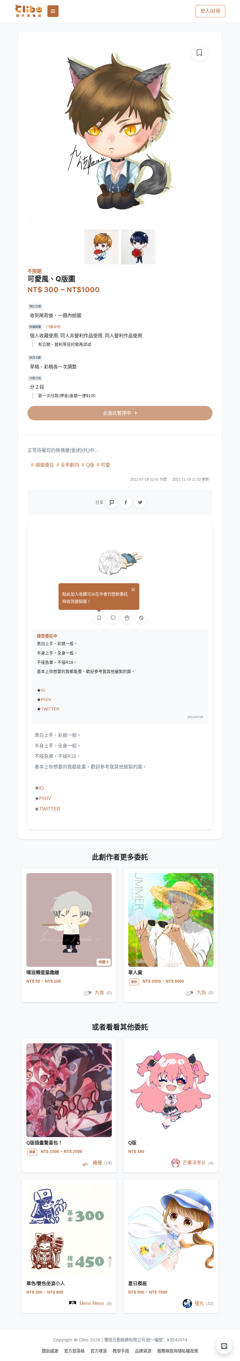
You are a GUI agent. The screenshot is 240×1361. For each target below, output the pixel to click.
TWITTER (50, 709)
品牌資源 (143, 1350)
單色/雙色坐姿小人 (45, 1283)
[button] (224, 1345)
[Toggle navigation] (53, 11)
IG (43, 690)
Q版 (90, 464)
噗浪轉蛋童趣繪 (42, 972)
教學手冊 (121, 1350)
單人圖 (135, 972)
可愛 (105, 464)
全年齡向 (69, 464)
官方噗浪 (99, 1350)
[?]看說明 (53, 327)
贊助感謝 (50, 1350)
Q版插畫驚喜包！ (44, 1142)
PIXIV (46, 699)
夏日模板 (137, 1283)
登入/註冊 (210, 10)
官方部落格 (75, 1350)
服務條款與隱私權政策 (177, 1350)
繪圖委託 (44, 464)
